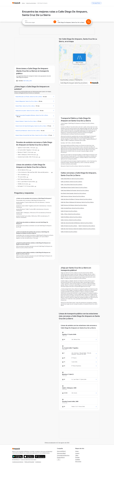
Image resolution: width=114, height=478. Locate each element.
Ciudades (77, 459)
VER (37, 147)
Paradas (77, 457)
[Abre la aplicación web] (40, 456)
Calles (76, 455)
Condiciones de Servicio (17, 461)
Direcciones (78, 461)
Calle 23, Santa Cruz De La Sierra (69, 231)
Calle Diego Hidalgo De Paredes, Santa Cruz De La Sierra (75, 190)
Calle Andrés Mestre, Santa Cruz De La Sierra (72, 178)
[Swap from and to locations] (54, 21)
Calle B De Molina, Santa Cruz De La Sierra (71, 217)
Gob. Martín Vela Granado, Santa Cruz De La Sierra (73, 193)
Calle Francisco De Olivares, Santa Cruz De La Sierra (74, 205)
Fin (58, 20)
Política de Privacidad (29, 461)
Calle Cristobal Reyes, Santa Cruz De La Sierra (72, 208)
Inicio (26, 20)
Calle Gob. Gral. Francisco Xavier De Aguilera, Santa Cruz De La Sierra (78, 228)
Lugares (77, 453)
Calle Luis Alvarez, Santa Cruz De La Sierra (71, 181)
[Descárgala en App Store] (29, 456)
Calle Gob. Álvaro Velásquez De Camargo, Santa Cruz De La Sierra (77, 202)
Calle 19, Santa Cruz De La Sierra (86, 225)
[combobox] (38, 22)
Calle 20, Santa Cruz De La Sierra (69, 211)
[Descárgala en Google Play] (17, 456)
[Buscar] (88, 21)
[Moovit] (16, 3)
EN (58, 459)
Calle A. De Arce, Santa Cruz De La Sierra (71, 220)
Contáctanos (38, 461)
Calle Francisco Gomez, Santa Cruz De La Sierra (73, 196)
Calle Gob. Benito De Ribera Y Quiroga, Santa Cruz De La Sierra (76, 199)
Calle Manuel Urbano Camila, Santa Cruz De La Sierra (74, 187)
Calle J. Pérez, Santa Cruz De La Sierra (70, 214)
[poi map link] (79, 65)
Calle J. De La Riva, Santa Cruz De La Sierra (71, 184)
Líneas (77, 451)
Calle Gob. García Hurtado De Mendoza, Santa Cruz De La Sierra (76, 222)
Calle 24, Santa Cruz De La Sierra (69, 225)
